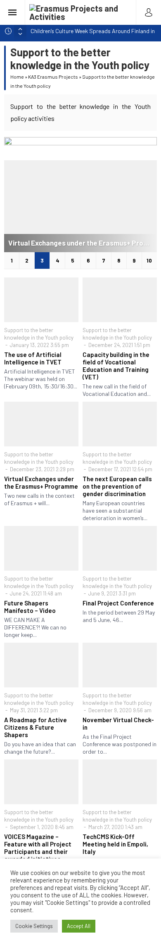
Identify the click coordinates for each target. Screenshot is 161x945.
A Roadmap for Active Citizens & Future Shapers (35, 727)
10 (149, 260)
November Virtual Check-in (118, 723)
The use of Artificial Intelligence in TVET (33, 358)
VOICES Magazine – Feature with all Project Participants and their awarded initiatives (37, 848)
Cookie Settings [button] (34, 926)
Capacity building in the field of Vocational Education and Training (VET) (116, 366)
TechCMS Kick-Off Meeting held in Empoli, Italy (115, 844)
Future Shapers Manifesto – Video (30, 606)
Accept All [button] (78, 926)
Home (17, 77)
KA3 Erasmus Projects (53, 77)
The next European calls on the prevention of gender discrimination (117, 486)
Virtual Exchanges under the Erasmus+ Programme (82, 243)
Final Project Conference (118, 603)
